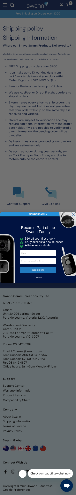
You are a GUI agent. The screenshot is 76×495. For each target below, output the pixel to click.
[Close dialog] (73, 214)
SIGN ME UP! (38, 270)
